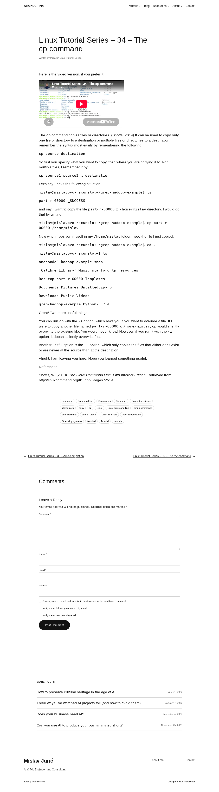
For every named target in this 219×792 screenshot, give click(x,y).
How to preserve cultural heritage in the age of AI (76, 692)
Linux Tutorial (89, 414)
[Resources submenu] (168, 6)
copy (81, 408)
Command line (85, 401)
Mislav (53, 57)
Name (43, 554)
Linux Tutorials (109, 414)
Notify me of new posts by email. (59, 615)
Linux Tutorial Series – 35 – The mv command (162, 456)
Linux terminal (69, 414)
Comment (45, 514)
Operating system (131, 414)
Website (43, 585)
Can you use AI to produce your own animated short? (80, 725)
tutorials (118, 421)
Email (42, 570)
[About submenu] (181, 6)
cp (90, 408)
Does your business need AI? (60, 714)
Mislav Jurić (34, 6)
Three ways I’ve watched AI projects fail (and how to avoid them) (89, 703)
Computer (121, 401)
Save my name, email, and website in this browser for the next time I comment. (84, 601)
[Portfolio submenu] (140, 6)
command (67, 401)
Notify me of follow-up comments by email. (65, 608)
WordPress (189, 781)
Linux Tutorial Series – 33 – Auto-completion (56, 456)
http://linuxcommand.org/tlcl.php (65, 380)
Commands (104, 401)
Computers (68, 408)
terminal (91, 421)
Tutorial (105, 421)
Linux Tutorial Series (70, 57)
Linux (99, 408)
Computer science (141, 401)
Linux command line (118, 408)
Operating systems (72, 421)
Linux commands (143, 408)
